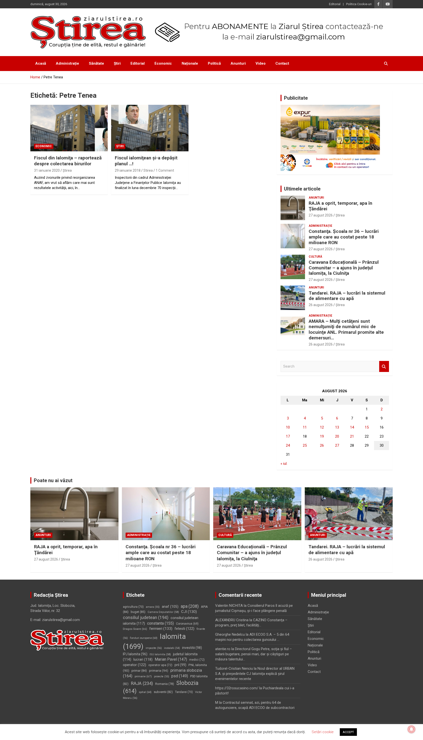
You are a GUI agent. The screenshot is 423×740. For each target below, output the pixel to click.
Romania (164, 684)
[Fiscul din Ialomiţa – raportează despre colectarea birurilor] (69, 128)
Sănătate (96, 63)
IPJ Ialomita (135, 654)
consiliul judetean (145, 617)
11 (305, 427)
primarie (143, 676)
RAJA (142, 683)
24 (288, 445)
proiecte (161, 676)
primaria (158, 670)
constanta (160, 623)
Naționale (190, 63)
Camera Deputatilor (163, 612)
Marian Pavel (171, 659)
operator (134, 665)
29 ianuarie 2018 (128, 170)
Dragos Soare (135, 629)
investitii (192, 648)
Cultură (315, 256)
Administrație (67, 63)
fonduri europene (143, 638)
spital (145, 692)
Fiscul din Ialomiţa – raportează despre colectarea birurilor (68, 161)
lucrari (143, 659)
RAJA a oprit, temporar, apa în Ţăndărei (340, 206)
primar (139, 670)
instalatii (172, 648)
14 (352, 427)
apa (190, 606)
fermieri (160, 628)
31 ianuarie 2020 (47, 170)
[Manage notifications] (411, 729)
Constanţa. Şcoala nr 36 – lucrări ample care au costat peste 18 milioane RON (344, 236)
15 (367, 427)
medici (197, 659)
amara (153, 607)
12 (322, 427)
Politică (214, 63)
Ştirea (67, 170)
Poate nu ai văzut (53, 480)
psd (179, 676)
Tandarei (184, 692)
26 (322, 445)
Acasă (40, 63)
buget (138, 612)
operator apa (160, 665)
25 (305, 445)
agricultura (133, 607)
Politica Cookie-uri (359, 4)
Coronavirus (187, 623)
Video (261, 63)
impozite (154, 648)
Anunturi (238, 63)
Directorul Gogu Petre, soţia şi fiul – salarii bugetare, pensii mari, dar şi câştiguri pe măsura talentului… (253, 654)
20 (337, 436)
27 (337, 445)
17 (288, 436)
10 (288, 427)
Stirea (148, 170)
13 (337, 427)
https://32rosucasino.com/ (236, 688)
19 (322, 436)
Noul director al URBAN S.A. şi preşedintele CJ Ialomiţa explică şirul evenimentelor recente (254, 673)
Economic (163, 63)
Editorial (335, 4)
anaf (170, 607)
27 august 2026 (321, 215)
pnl (180, 665)
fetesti (184, 628)
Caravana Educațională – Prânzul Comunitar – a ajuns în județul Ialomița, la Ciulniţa (344, 267)
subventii (163, 692)
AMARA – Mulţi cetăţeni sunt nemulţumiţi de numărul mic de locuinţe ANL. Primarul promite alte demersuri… (346, 329)
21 (352, 436)
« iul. (284, 463)
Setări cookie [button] (323, 732)
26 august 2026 (321, 305)
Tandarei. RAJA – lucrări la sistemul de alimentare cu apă (347, 295)
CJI (189, 611)
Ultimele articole (302, 189)
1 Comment (165, 170)
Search (384, 366)
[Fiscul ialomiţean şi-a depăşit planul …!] (150, 128)
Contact (282, 63)
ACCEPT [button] (348, 732)
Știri (117, 63)
